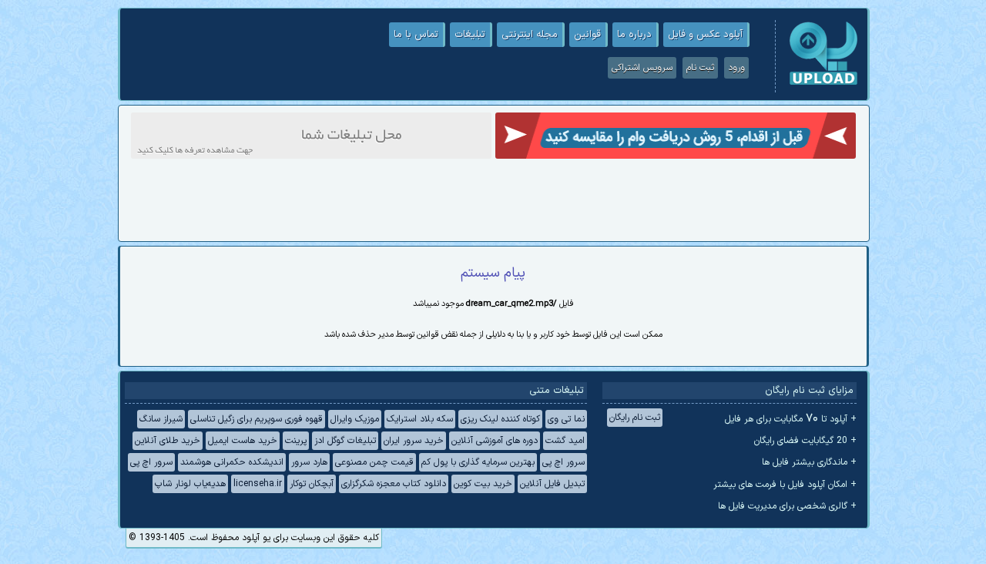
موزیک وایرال (354, 419)
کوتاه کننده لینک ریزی (500, 419)
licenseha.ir (257, 484)
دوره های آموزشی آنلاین (494, 441)
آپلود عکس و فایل (705, 34)
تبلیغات (469, 34)
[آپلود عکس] (823, 83)
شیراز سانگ (161, 419)
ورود (736, 68)
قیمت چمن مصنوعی (374, 462)
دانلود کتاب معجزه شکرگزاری (393, 484)
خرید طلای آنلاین (167, 441)
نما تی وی (566, 419)
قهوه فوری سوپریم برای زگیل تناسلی (256, 419)
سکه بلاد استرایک (420, 419)
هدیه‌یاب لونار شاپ (190, 484)
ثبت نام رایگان (634, 418)
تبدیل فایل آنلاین (552, 484)
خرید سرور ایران (414, 441)
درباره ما (634, 34)
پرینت (296, 441)
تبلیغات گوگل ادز (345, 441)
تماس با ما (416, 34)
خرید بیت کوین (483, 484)
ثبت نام (700, 68)
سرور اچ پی (563, 462)
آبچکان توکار (312, 484)
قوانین (587, 34)
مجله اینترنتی (529, 34)
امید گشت (565, 441)
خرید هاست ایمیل (242, 441)
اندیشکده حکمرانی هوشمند (231, 462)
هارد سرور (309, 462)
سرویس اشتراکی (642, 68)
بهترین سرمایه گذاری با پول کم (478, 462)
